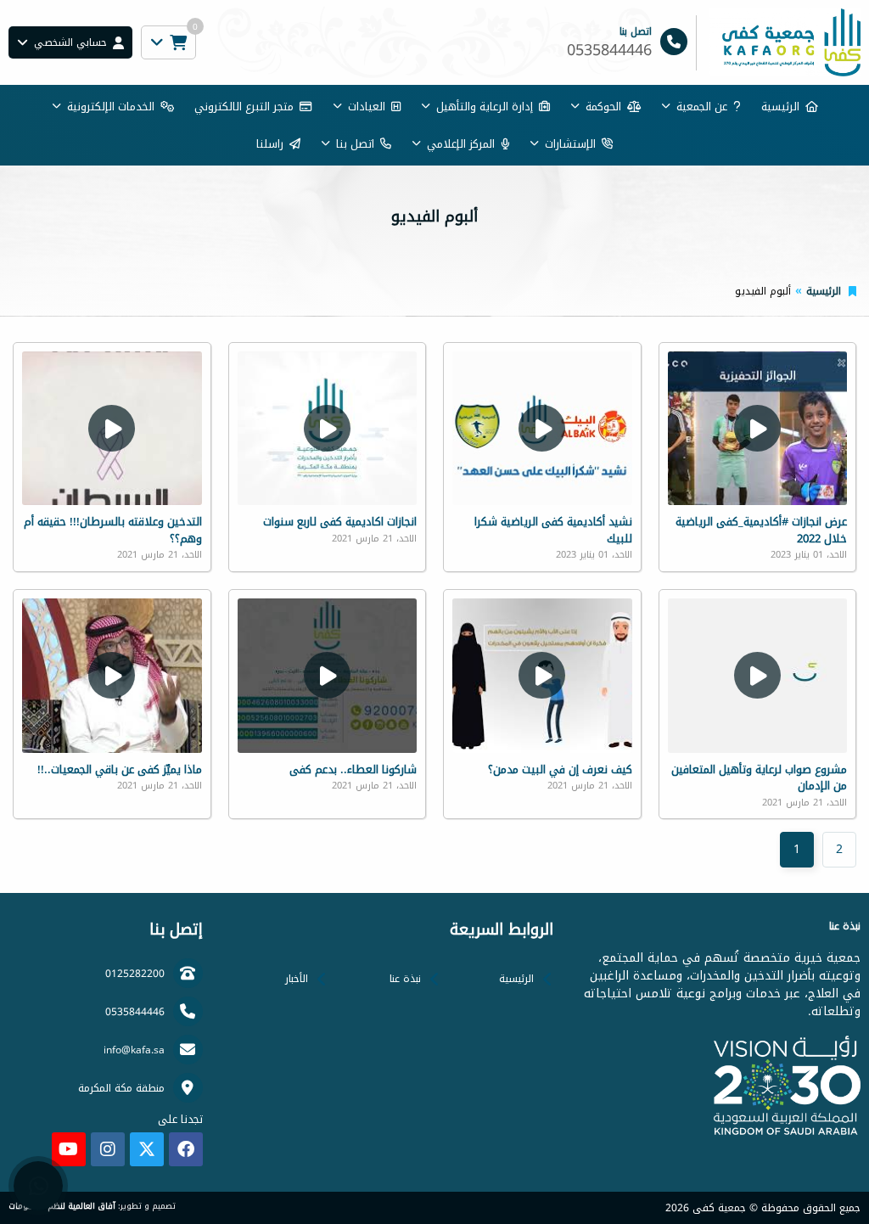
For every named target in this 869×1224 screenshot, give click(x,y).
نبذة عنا (405, 978)
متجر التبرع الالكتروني (244, 106)
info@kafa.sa (134, 1050)
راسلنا (269, 143)
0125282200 (135, 973)
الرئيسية (780, 106)
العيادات (366, 106)
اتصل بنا (355, 143)
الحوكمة (603, 106)
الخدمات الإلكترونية (110, 106)
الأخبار (296, 978)
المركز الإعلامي (461, 143)
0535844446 (135, 1011)
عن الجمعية (701, 106)
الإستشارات (570, 143)
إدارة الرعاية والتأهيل (484, 106)
